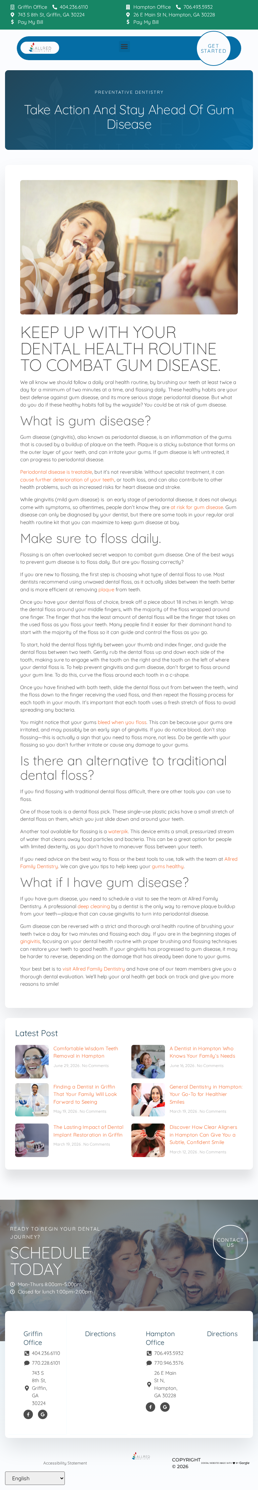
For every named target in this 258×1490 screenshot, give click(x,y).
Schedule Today (50, 1260)
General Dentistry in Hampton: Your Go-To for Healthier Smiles (206, 1094)
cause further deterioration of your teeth (67, 479)
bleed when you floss (122, 722)
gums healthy (168, 866)
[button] (124, 46)
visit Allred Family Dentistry (93, 969)
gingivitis (30, 941)
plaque (106, 589)
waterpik (118, 831)
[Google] (42, 1414)
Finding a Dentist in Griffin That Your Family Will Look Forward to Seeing (85, 1094)
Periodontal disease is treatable (56, 472)
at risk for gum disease (197, 507)
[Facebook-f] (28, 1414)
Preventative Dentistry (129, 92)
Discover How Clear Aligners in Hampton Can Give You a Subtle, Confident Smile (204, 1134)
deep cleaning (94, 906)
